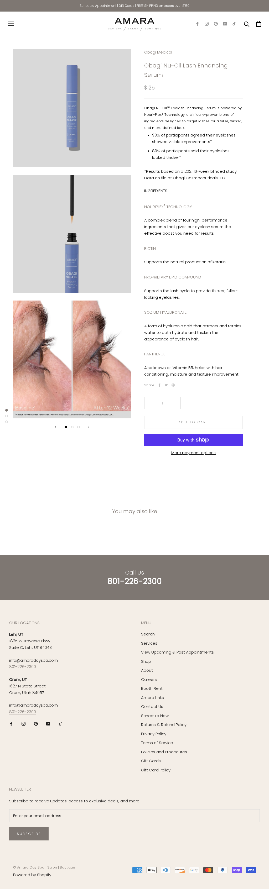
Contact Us (152, 706)
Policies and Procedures (164, 752)
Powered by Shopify (32, 874)
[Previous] (55, 427)
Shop (146, 661)
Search (148, 634)
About (147, 670)
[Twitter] (166, 385)
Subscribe (29, 833)
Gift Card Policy (155, 770)
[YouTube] (225, 23)
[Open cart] (258, 24)
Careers (149, 679)
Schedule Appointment (98, 5)
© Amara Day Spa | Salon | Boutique (44, 867)
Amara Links (152, 697)
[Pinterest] (216, 23)
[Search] (247, 24)
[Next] (89, 427)
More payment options (193, 452)
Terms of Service (157, 742)
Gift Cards (126, 5)
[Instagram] (207, 23)
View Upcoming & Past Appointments (177, 652)
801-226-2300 (22, 666)
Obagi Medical (158, 52)
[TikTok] (234, 23)
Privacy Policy (153, 734)
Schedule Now (155, 715)
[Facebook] (197, 23)
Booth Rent (152, 688)
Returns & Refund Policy (164, 724)
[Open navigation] (11, 24)
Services (149, 643)
